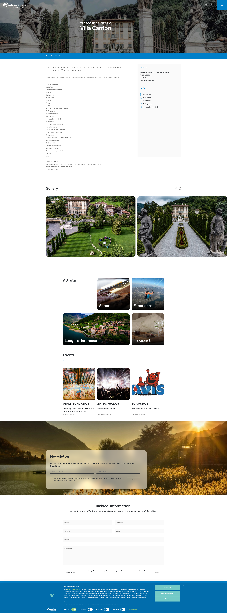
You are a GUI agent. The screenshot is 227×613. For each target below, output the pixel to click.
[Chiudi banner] (183, 585)
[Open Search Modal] (212, 5)
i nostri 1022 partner (74, 589)
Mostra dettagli (133, 609)
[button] (180, 188)
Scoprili (65, 361)
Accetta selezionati (167, 593)
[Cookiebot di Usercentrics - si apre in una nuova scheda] (52, 609)
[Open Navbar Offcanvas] (222, 5)
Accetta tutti (167, 587)
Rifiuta (167, 599)
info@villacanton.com (147, 78)
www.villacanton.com (147, 80)
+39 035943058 (146, 75)
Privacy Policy (70, 480)
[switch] (90, 609)
